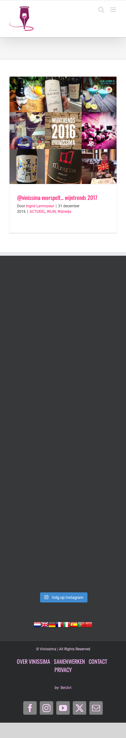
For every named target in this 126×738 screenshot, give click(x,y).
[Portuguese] (81, 623)
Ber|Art (66, 688)
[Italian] (66, 623)
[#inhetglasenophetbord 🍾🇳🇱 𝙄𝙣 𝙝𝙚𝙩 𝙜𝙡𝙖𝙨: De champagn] (63, 493)
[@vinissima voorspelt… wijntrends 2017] (63, 130)
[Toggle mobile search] (101, 9)
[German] (52, 623)
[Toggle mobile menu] (113, 9)
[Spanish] (74, 623)
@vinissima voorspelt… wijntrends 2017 (57, 197)
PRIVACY (63, 670)
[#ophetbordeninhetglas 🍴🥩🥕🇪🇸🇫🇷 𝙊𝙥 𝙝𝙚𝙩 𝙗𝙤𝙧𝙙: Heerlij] (63, 366)
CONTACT (98, 661)
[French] (59, 623)
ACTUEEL (37, 211)
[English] (44, 623)
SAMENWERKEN (69, 661)
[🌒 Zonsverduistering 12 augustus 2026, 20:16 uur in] (63, 556)
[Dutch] (37, 623)
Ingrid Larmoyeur (40, 206)
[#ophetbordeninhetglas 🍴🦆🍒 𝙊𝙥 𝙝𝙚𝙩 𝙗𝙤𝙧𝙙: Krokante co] (63, 430)
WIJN (51, 211)
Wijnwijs (64, 211)
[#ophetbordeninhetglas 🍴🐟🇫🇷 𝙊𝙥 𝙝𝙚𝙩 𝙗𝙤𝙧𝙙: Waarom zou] (63, 303)
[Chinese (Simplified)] (88, 623)
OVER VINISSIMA (33, 661)
